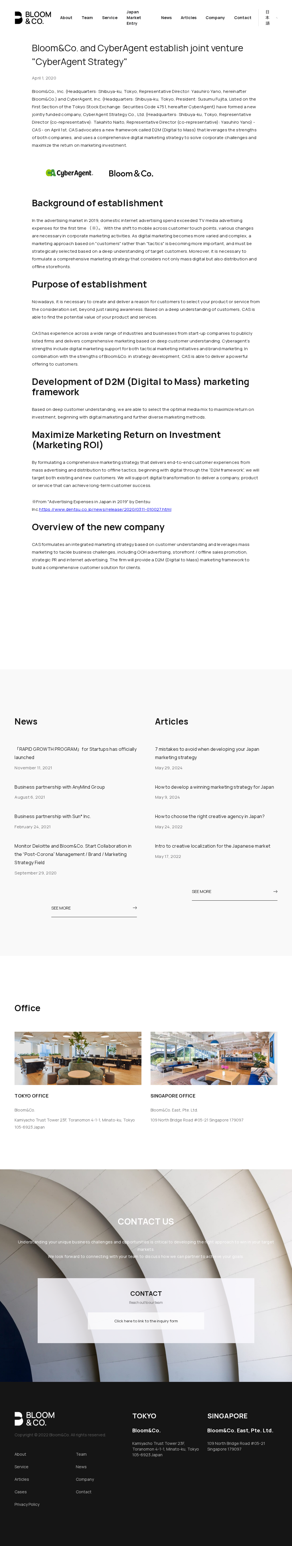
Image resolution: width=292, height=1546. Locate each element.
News (166, 17)
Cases (21, 1491)
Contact (243, 17)
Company (215, 17)
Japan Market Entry (134, 17)
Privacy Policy (27, 1504)
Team (87, 17)
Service (109, 17)
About (66, 17)
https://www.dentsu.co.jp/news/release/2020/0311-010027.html (105, 509)
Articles (188, 17)
